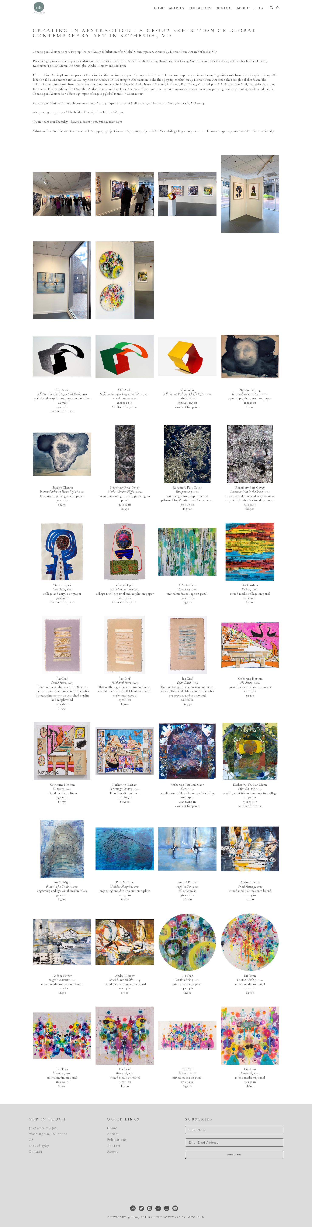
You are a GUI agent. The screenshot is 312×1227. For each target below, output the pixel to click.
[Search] (271, 7)
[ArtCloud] (133, 1208)
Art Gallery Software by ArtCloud (172, 1217)
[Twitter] (141, 1208)
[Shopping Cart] (277, 8)
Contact (35, 1151)
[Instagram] (149, 1208)
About (112, 1151)
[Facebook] (158, 1208)
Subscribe (234, 1155)
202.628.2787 (39, 1145)
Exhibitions (117, 1139)
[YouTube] (175, 1208)
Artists (113, 1134)
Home (112, 1128)
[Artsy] (166, 1208)
